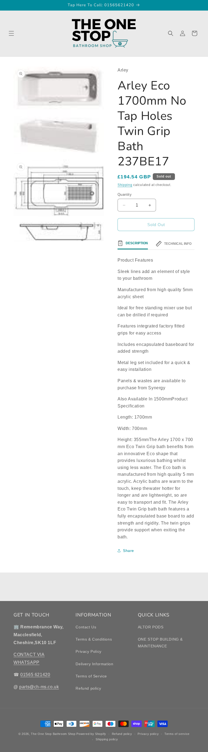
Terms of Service (91, 676)
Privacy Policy (88, 651)
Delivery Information (94, 664)
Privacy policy (148, 733)
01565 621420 (35, 674)
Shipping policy (107, 739)
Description (137, 243)
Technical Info (177, 244)
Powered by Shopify (91, 733)
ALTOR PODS (151, 627)
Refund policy (88, 688)
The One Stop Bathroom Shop (53, 733)
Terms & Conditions (94, 639)
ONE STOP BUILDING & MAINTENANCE (160, 642)
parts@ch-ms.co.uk (39, 686)
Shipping (125, 185)
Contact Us (86, 627)
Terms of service (177, 733)
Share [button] (128, 550)
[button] (11, 33)
